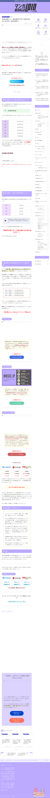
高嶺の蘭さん (11, 611)
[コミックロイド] (25, 12)
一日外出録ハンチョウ (43, 167)
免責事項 (13, 796)
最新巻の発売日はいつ (42, 181)
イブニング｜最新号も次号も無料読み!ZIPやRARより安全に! (42, 88)
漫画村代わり (42, 187)
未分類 (42, 184)
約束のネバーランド (43, 225)
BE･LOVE (42, 113)
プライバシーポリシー (6, 796)
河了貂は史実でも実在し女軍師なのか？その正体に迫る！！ (42, 76)
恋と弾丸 (43, 126)
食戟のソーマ (43, 226)
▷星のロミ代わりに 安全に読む (17, 720)
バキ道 (43, 233)
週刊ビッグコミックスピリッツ (42, 202)
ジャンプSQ (42, 154)
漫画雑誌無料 (42, 190)
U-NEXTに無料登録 (17, 357)
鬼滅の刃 (43, 228)
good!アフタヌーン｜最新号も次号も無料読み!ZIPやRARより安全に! (42, 94)
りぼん (42, 143)
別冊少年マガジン (42, 178)
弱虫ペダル (43, 236)
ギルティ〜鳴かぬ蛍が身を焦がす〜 (43, 117)
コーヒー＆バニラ (43, 123)
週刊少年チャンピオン (42, 231)
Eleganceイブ (42, 132)
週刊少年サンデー (42, 212)
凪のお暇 (43, 134)
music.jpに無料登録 (17, 403)
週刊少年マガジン (42, 239)
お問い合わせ (4, 790)
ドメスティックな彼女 (43, 244)
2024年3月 (42, 264)
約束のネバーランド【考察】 (42, 194)
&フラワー (42, 110)
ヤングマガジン (42, 165)
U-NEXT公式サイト (17, 81)
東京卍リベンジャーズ (43, 249)
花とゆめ (42, 198)
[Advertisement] (17, 181)
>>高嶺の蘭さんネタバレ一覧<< (17, 601)
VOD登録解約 (42, 140)
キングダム (43, 208)
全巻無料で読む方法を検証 (42, 171)
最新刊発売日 (5, 611)
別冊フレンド (42, 175)
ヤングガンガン (42, 162)
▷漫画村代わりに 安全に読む (16, 713)
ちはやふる (43, 115)
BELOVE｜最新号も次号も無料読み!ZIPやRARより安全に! (42, 99)
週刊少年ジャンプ (42, 215)
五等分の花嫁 (43, 247)
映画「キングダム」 (43, 148)
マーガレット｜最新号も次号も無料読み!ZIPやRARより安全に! (42, 82)
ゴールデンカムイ (43, 209)
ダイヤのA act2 (43, 243)
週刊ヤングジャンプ (42, 206)
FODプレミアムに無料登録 (16, 454)
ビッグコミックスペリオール (42, 158)
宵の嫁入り (43, 124)
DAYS (43, 241)
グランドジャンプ (42, 151)
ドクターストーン (43, 219)
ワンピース (43, 222)
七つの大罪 (43, 246)
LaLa (42, 137)
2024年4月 (42, 261)
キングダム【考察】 (42, 146)
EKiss (42, 129)
